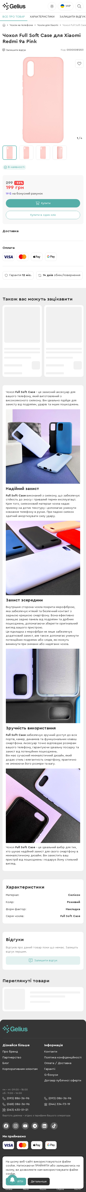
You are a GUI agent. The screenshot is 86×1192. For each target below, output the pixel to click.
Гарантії (49, 1069)
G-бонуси (51, 1074)
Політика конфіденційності (63, 1057)
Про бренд (10, 1051)
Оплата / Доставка (57, 1063)
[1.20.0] (14, 6)
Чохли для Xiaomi (47, 25)
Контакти (50, 1051)
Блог (6, 1063)
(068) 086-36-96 (18, 1104)
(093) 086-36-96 (60, 1098)
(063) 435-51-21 (17, 1109)
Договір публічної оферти (62, 1080)
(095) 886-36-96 (18, 1098)
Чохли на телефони (21, 25)
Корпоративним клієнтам (20, 1069)
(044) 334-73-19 (59, 1104)
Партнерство (12, 1057)
